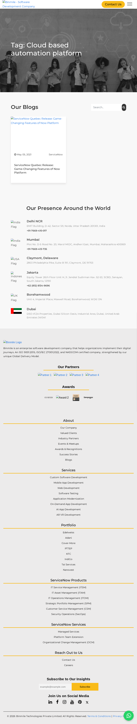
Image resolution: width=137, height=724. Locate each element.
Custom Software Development (68, 477)
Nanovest (68, 569)
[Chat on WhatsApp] (129, 716)
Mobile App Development (69, 482)
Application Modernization (68, 498)
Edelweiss (68, 532)
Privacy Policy (121, 716)
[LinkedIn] (50, 702)
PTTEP (68, 548)
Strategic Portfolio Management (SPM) (68, 603)
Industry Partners (68, 438)
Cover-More (68, 543)
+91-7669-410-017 (37, 230)
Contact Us (113, 4)
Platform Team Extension (68, 636)
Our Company (68, 427)
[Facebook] (57, 702)
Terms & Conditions (99, 716)
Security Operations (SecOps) (68, 614)
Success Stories (68, 454)
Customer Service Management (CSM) (68, 608)
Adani (68, 537)
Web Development (68, 488)
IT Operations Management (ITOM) (68, 598)
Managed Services (68, 631)
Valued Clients (68, 433)
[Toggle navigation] (129, 4)
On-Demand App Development (68, 504)
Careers (68, 665)
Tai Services (68, 564)
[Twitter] (87, 702)
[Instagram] (64, 702)
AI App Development (68, 509)
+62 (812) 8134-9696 (38, 285)
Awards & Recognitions (68, 449)
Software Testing (68, 493)
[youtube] (72, 702)
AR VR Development (68, 514)
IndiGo (68, 559)
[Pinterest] (80, 702)
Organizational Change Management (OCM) (68, 642)
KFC (68, 553)
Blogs (68, 459)
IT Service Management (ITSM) (68, 587)
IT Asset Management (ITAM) (68, 592)
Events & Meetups (68, 443)
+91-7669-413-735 (37, 249)
